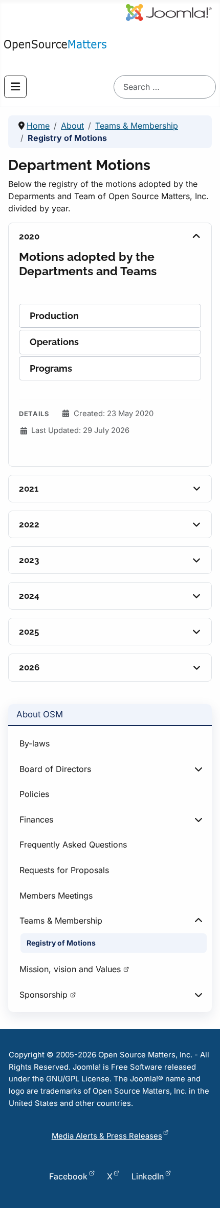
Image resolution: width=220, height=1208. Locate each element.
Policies (34, 794)
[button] (110, 316)
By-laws (34, 743)
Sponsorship (43, 994)
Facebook (68, 1176)
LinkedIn (147, 1176)
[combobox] (165, 86)
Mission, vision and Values (70, 969)
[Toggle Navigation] (15, 87)
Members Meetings (56, 895)
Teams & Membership (60, 920)
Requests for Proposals (64, 870)
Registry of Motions (61, 942)
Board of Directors (55, 769)
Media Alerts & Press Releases (107, 1136)
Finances (36, 819)
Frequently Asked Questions (73, 844)
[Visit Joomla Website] (122, 10)
